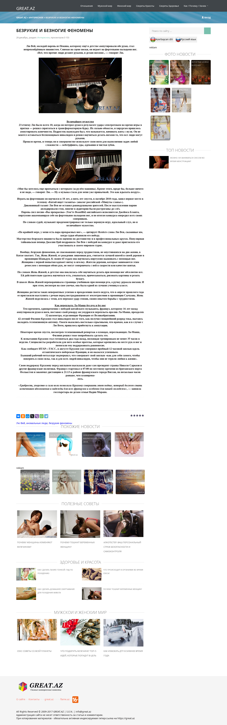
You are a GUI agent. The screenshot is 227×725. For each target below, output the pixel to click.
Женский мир (124, 5)
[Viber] (37, 416)
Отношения (86, 5)
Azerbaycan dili (164, 39)
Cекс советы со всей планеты (34, 651)
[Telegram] (46, 416)
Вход (207, 17)
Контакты (34, 699)
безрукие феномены (60, 423)
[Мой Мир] (28, 416)
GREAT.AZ (25, 8)
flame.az (65, 699)
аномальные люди (37, 423)
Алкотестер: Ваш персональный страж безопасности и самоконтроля (122, 547)
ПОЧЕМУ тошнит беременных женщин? (122, 589)
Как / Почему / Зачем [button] (195, 5)
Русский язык (188, 39)
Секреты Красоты (145, 5)
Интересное (43, 37)
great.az (49, 699)
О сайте (20, 699)
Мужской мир (105, 5)
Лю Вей (20, 423)
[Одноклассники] (23, 416)
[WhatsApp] (42, 416)
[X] (32, 416)
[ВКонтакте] (18, 416)
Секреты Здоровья (169, 5)
